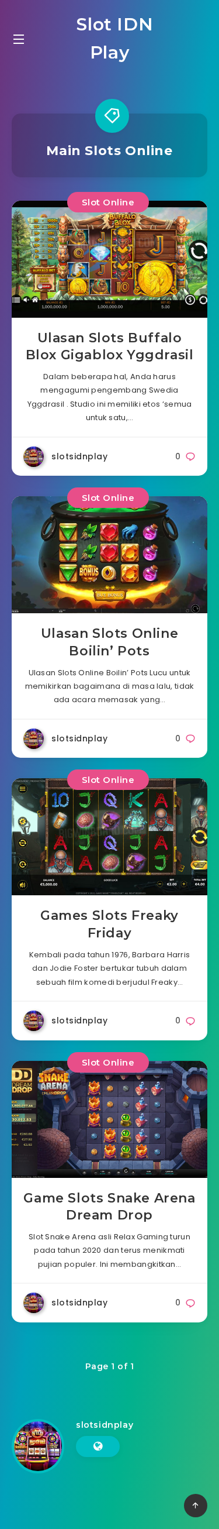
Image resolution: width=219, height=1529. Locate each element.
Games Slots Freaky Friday (109, 924)
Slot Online (108, 202)
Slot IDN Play (112, 38)
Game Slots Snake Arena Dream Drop (109, 1207)
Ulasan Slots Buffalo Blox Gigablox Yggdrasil (110, 346)
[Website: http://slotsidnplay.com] (97, 1446)
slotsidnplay (104, 1425)
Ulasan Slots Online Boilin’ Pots (109, 642)
